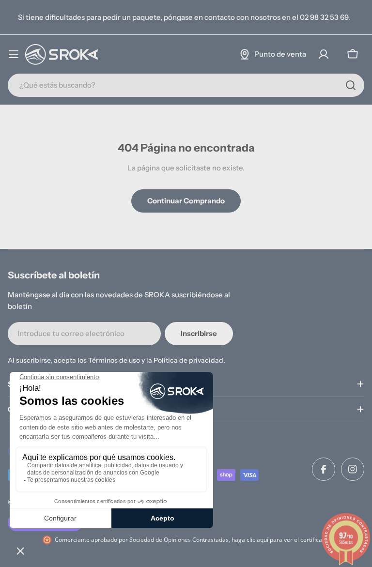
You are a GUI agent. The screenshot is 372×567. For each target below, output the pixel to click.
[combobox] (186, 85)
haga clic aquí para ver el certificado (280, 540)
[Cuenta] (323, 54)
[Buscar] (350, 85)
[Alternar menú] (13, 54)
